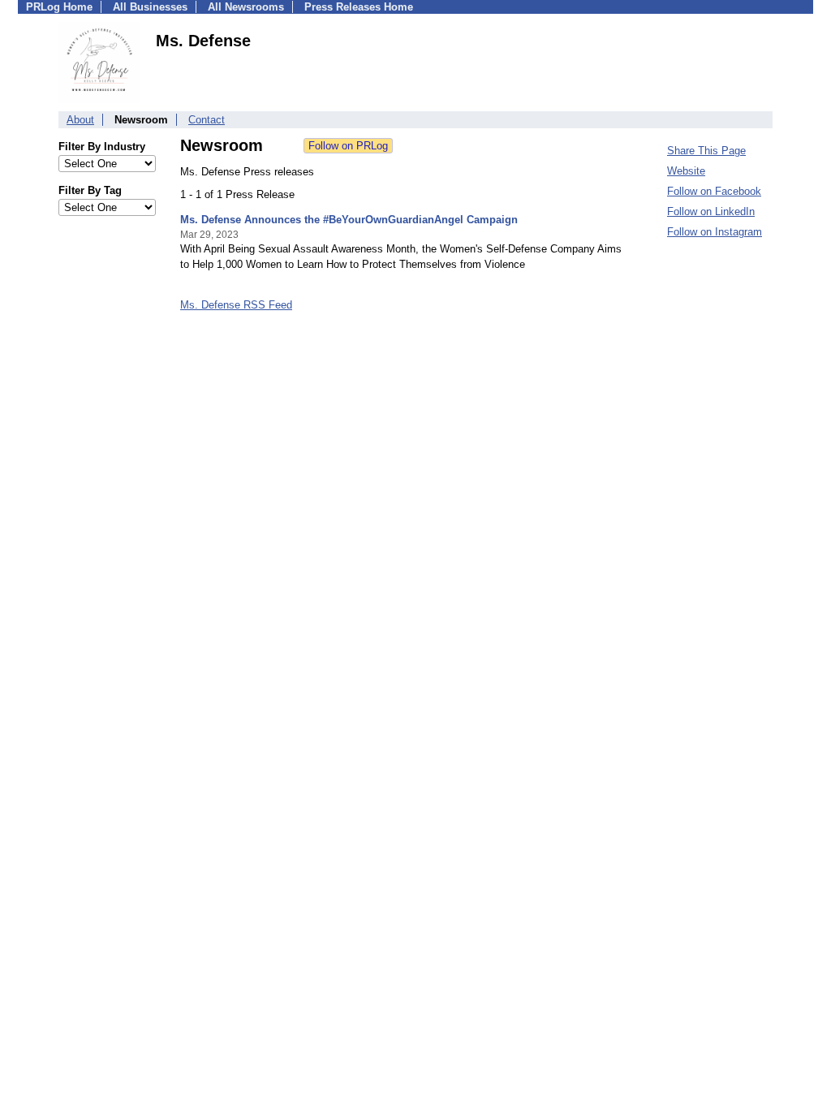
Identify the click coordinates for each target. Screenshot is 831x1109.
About (80, 120)
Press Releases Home (358, 7)
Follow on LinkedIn (711, 211)
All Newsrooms (246, 7)
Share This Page (706, 151)
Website (686, 171)
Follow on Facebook (714, 191)
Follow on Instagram (714, 232)
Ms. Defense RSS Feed (236, 305)
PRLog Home (59, 7)
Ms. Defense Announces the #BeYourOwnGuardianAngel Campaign (349, 220)
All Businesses (150, 7)
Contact (206, 120)
